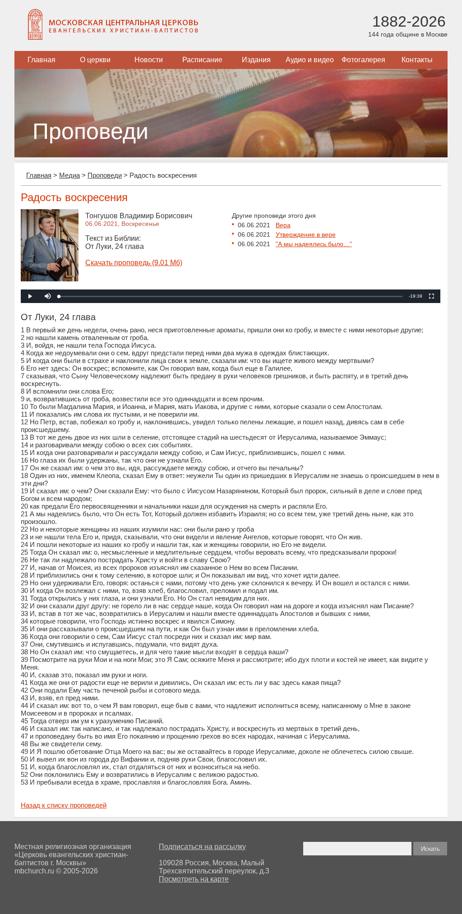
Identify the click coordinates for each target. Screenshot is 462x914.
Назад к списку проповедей (63, 805)
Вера (283, 225)
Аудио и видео (310, 60)
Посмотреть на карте (194, 879)
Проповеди (105, 175)
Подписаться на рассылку (202, 846)
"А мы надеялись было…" (314, 244)
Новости (148, 60)
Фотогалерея (363, 60)
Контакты (417, 60)
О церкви (95, 60)
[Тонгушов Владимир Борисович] (50, 279)
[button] (48, 296)
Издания (256, 60)
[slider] (230, 296)
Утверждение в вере (306, 234)
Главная (41, 60)
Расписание (202, 60)
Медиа (69, 175)
